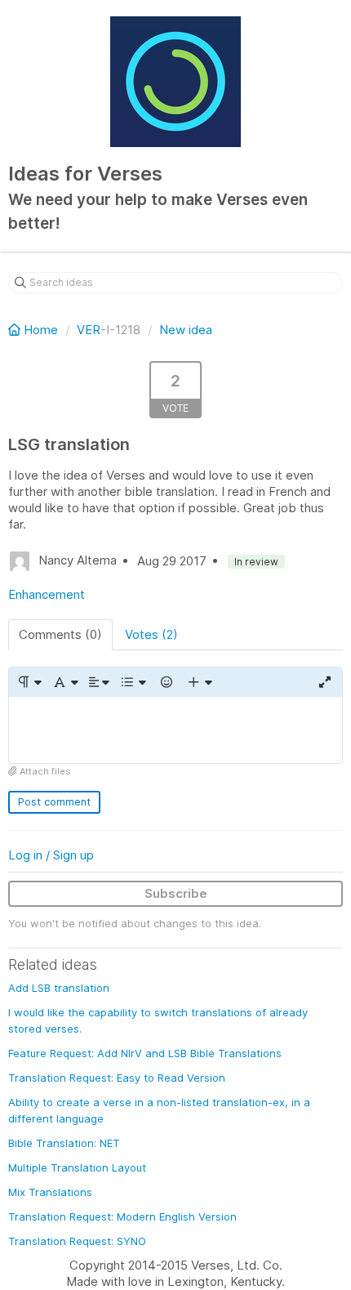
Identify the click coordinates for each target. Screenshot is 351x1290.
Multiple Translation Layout (77, 1167)
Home (40, 329)
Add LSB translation (58, 987)
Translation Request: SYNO (77, 1241)
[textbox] (175, 730)
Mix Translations (50, 1191)
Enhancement (46, 594)
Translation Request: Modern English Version (122, 1216)
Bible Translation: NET (64, 1142)
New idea (185, 329)
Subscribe (175, 893)
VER (88, 329)
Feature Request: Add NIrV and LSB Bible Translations (145, 1053)
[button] (29, 682)
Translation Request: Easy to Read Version (116, 1077)
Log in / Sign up (51, 855)
